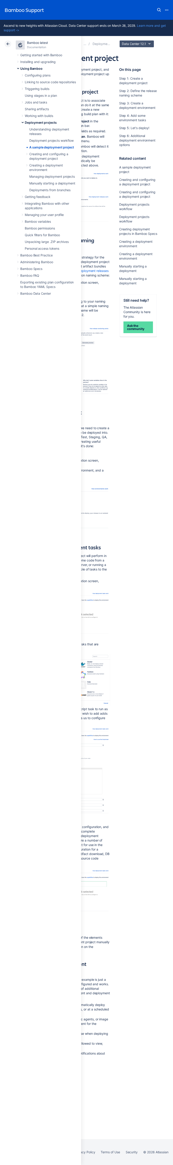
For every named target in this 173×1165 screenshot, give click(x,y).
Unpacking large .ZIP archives (47, 242)
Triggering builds (37, 89)
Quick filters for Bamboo (42, 235)
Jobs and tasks (36, 102)
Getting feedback (37, 197)
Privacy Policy (85, 1152)
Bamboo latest (37, 43)
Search (159, 9)
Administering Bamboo (36, 262)
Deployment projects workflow (51, 140)
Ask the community (135, 327)
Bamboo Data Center (35, 293)
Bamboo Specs (31, 269)
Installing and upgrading (38, 62)
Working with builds (39, 116)
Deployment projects (41, 122)
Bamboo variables (38, 221)
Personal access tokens (42, 248)
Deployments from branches (50, 190)
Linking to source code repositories (50, 82)
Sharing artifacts (37, 109)
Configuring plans (37, 75)
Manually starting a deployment (52, 183)
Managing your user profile (44, 215)
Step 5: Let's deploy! (134, 128)
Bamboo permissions (40, 228)
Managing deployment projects (52, 176)
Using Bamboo (31, 68)
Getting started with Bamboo (41, 55)
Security (132, 1152)
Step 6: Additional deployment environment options (137, 140)
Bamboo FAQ (29, 275)
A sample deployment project (51, 147)
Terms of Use (110, 1152)
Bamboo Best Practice (36, 255)
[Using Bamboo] (85, 44)
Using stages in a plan (41, 95)
